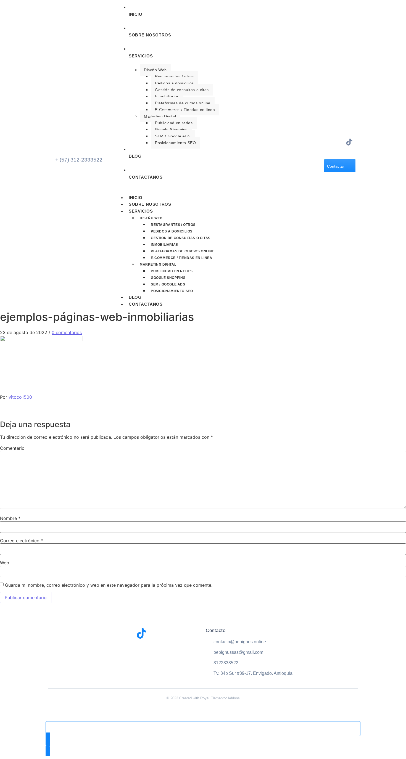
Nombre (10, 518)
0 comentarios (67, 332)
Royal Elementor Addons (220, 698)
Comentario (12, 448)
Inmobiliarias (167, 96)
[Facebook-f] (329, 142)
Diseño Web (155, 70)
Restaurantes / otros (174, 76)
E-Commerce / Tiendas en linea (185, 109)
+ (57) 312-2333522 (78, 160)
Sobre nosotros (150, 204)
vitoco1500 (20, 397)
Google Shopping (171, 129)
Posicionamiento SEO (175, 143)
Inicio (136, 197)
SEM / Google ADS (173, 136)
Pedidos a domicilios (174, 83)
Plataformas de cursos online (182, 103)
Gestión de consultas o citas (182, 90)
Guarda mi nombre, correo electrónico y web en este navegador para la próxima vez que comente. (108, 585)
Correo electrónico (21, 540)
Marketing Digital (160, 116)
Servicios (141, 211)
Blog (135, 297)
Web (4, 562)
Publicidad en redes (174, 123)
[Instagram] (339, 142)
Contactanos (146, 304)
